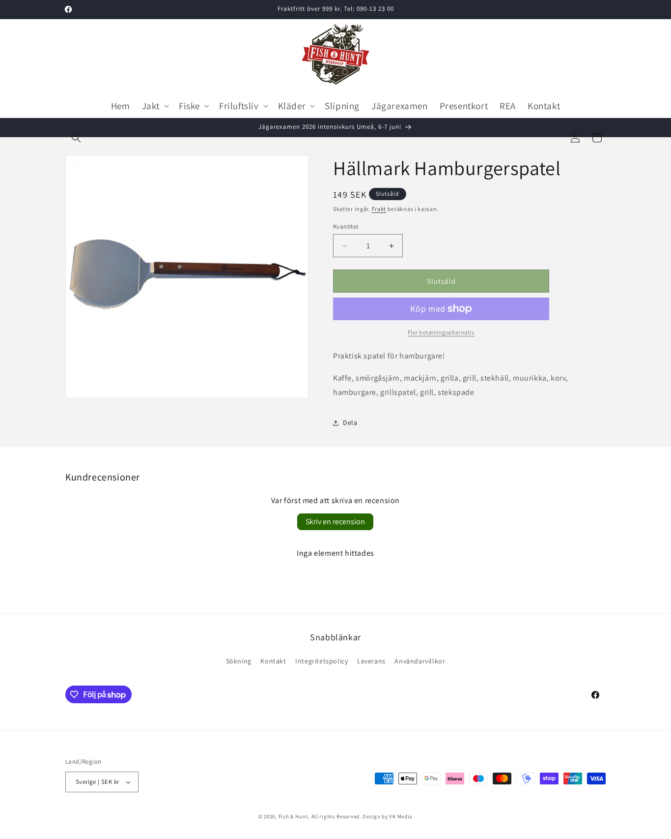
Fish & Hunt (293, 816)
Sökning (239, 661)
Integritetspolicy (321, 661)
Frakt (379, 208)
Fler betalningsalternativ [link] (441, 332)
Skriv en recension (335, 521)
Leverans (371, 661)
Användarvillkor (419, 661)
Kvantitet (346, 226)
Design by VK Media (388, 816)
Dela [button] (350, 422)
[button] (76, 138)
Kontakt (273, 661)
